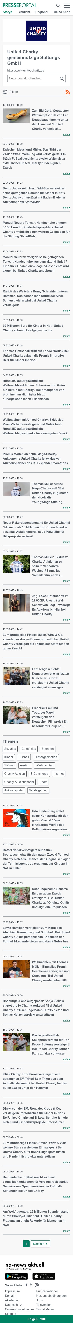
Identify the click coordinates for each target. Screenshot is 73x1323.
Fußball (24, 757)
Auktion (25, 765)
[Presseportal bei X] (30, 1285)
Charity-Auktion (14, 773)
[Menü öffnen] (67, 5)
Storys (7, 12)
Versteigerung (38, 790)
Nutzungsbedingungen (51, 1295)
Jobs (39, 1300)
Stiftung (9, 765)
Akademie (12, 1300)
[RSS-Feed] (67, 92)
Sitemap (10, 1313)
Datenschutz (13, 1304)
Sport (43, 782)
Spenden (48, 748)
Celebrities (29, 748)
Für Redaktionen (47, 1291)
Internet (59, 773)
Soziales (10, 748)
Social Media (45, 1309)
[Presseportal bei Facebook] (25, 1285)
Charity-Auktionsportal (19, 782)
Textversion (43, 1304)
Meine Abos (62, 12)
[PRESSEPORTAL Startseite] (19, 5)
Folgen (33, 1319)
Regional (41, 12)
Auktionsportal (13, 790)
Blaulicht (24, 12)
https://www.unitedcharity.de (25, 70)
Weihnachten (44, 765)
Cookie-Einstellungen (19, 1309)
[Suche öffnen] (58, 5)
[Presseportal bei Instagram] (36, 1284)
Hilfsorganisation (46, 757)
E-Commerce (39, 773)
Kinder (8, 757)
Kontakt (10, 1295)
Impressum (12, 1291)
